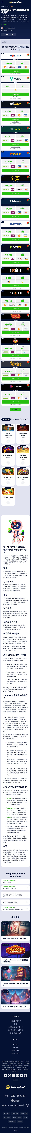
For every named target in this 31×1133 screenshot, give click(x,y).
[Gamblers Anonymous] (13, 1105)
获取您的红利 (15, 71)
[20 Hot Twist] (8, 496)
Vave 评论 (15, 97)
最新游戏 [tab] (17, 419)
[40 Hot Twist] (8, 476)
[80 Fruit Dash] (8, 455)
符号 (15, 1033)
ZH (14, 1089)
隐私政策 (15, 1057)
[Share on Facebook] (7, 34)
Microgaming (11, 808)
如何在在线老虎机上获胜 (15, 1039)
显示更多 (14, 409)
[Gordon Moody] (15, 1110)
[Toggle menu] (2, 2)
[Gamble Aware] (13, 1114)
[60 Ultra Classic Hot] (23, 455)
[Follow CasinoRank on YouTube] (17, 1085)
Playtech (9, 817)
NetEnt (9, 798)
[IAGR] (6, 1105)
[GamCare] (21, 1105)
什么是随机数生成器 (15, 1042)
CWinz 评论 (15, 122)
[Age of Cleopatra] (8, 434)
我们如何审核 (15, 1060)
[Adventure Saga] (23, 434)
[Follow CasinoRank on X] (13, 1085)
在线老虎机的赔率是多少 (15, 1036)
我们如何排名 (15, 1063)
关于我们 (15, 1054)
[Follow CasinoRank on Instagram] (9, 1085)
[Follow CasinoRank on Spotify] (21, 1085)
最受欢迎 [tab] (7, 419)
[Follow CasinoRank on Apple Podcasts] (25, 1085)
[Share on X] (3, 34)
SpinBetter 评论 (15, 147)
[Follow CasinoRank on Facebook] (5, 1085)
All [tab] (25, 419)
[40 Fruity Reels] (23, 476)
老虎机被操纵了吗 (15, 1030)
